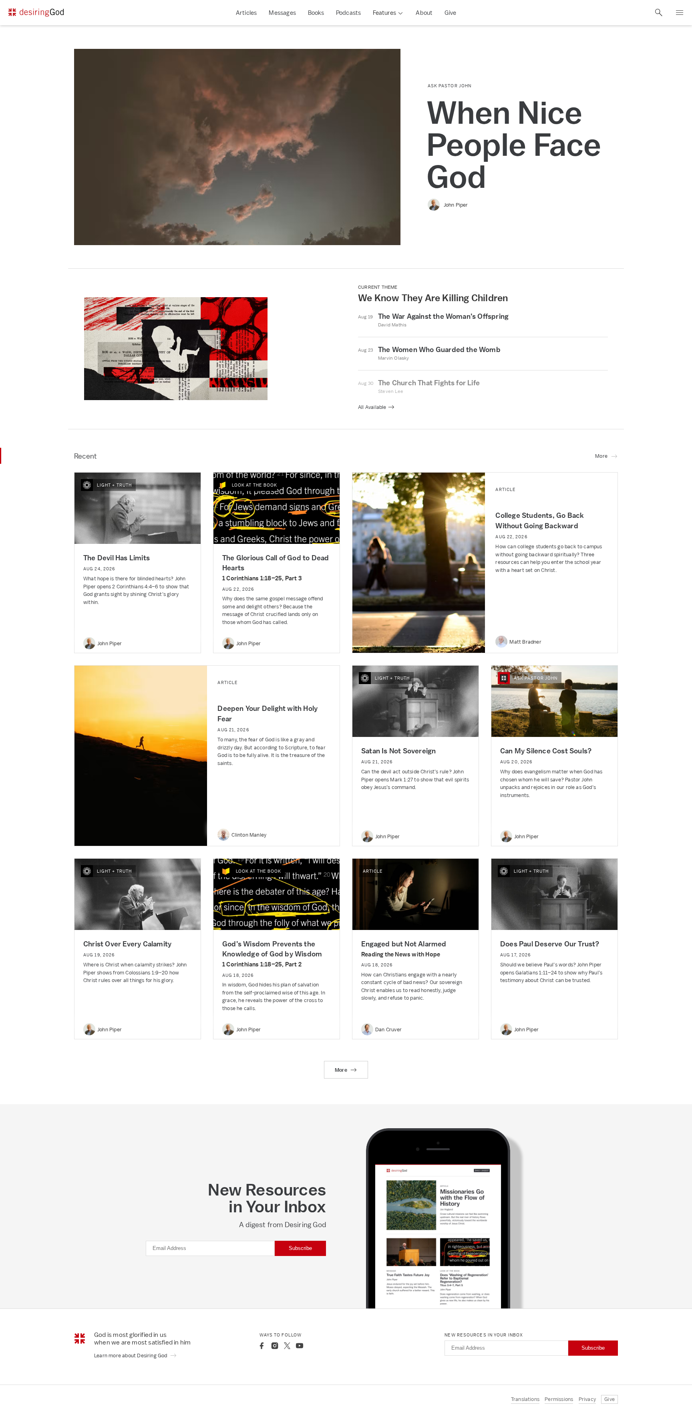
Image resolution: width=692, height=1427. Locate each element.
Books (316, 12)
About (424, 12)
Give (450, 12)
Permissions (559, 1399)
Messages (282, 12)
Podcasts (348, 12)
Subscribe (300, 1248)
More (341, 1070)
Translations (525, 1399)
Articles (246, 12)
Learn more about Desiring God (131, 1355)
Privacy (587, 1399)
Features (384, 12)
